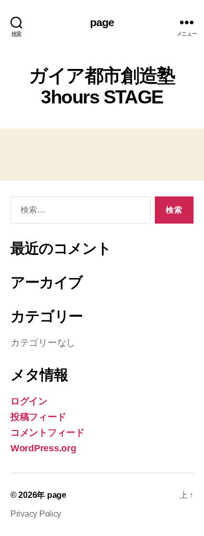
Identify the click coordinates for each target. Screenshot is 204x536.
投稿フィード (38, 417)
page (102, 22)
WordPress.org (43, 448)
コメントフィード (47, 432)
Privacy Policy (35, 513)
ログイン (29, 401)
